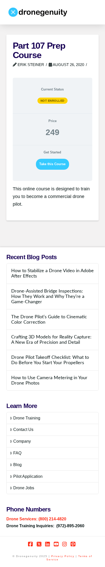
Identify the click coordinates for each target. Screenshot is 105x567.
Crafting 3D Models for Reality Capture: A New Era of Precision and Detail (51, 340)
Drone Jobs (23, 488)
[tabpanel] (53, 196)
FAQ (17, 453)
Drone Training (26, 418)
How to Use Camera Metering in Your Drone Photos (49, 380)
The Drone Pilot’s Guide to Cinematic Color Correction (49, 319)
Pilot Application (28, 476)
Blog (17, 465)
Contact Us (23, 429)
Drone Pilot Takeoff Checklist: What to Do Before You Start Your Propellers (50, 360)
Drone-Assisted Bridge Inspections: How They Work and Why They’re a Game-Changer (47, 296)
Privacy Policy (62, 556)
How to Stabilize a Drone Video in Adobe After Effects (52, 273)
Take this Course (52, 164)
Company (22, 441)
